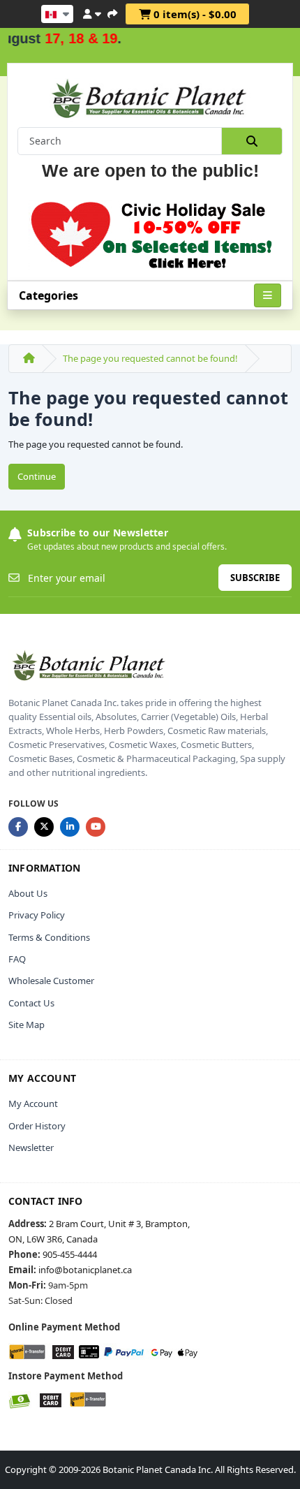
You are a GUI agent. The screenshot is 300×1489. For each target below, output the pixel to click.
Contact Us (31, 1003)
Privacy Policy (36, 915)
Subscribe (255, 577)
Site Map (26, 1024)
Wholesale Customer (51, 980)
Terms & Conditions (49, 937)
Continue (36, 476)
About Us (27, 893)
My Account (33, 1103)
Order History (37, 1126)
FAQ (17, 959)
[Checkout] (112, 12)
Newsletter (31, 1147)
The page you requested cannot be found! (150, 358)
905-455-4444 (70, 1254)
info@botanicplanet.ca (85, 1269)
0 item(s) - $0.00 (194, 14)
